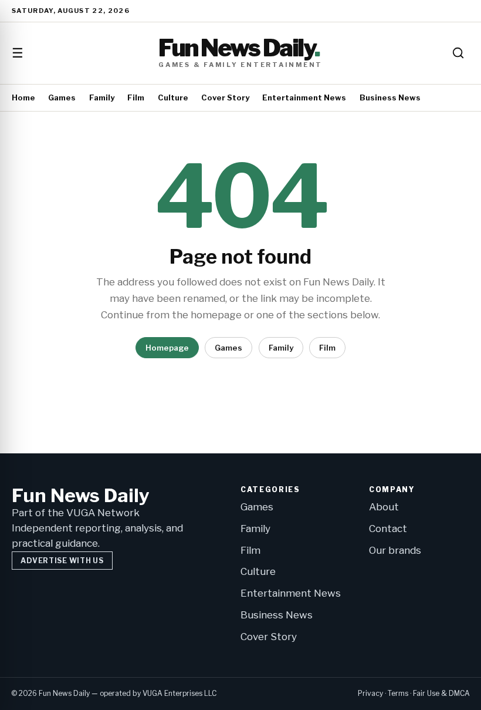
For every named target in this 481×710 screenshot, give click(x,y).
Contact (388, 528)
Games (62, 97)
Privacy (370, 693)
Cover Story (225, 97)
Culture (173, 97)
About (384, 507)
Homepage (167, 347)
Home (23, 97)
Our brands (395, 550)
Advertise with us (62, 560)
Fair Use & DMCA (441, 693)
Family (101, 97)
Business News (390, 97)
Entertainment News (304, 97)
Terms (398, 693)
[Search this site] (458, 53)
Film (135, 97)
